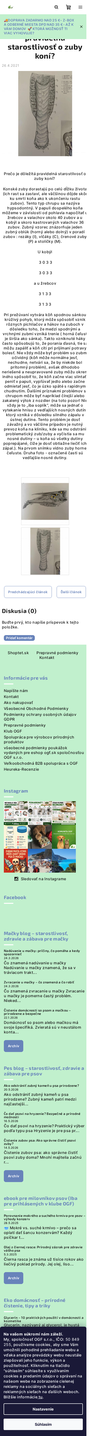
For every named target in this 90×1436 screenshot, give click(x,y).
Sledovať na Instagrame (43, 878)
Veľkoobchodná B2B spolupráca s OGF (41, 763)
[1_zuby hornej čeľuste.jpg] (45, 550)
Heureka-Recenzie (21, 769)
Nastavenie (43, 1409)
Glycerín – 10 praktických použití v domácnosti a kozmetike (44, 1319)
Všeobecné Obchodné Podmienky (36, 708)
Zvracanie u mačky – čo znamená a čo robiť (39, 982)
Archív (13, 1046)
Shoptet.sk (18, 652)
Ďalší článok (71, 592)
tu (39, 1397)
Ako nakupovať (18, 702)
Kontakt (46, 657)
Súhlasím (43, 1424)
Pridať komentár (19, 638)
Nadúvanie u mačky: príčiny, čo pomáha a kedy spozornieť (42, 952)
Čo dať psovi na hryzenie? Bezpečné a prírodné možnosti (42, 1115)
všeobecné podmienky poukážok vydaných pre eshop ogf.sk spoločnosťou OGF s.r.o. (44, 752)
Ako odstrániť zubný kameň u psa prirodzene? (41, 1085)
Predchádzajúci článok (28, 592)
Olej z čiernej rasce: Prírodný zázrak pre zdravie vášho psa (43, 1248)
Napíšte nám (16, 690)
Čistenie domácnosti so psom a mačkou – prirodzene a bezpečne (37, 1012)
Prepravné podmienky (57, 652)
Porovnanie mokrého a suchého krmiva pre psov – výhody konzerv (44, 1217)
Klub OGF (13, 731)
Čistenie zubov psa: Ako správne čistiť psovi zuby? (40, 1142)
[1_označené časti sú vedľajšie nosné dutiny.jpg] (45, 500)
